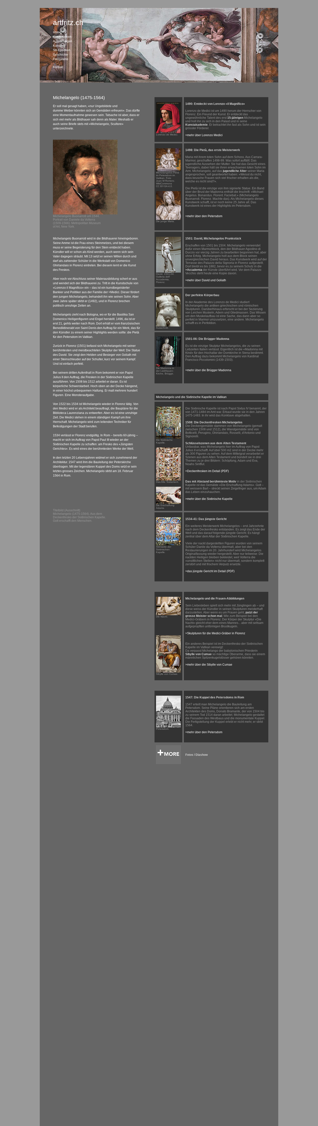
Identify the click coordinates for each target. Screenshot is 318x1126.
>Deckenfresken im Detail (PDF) (207, 471)
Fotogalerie (60, 59)
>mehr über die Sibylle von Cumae (208, 664)
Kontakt (58, 67)
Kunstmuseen (62, 37)
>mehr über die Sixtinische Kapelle (209, 499)
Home (57, 32)
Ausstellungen (62, 41)
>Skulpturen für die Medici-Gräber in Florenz (215, 633)
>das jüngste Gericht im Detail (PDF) (210, 571)
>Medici (114, 292)
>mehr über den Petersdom (203, 216)
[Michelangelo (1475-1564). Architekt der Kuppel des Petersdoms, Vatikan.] (168, 726)
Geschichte (60, 54)
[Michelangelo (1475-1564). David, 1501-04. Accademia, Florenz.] (168, 271)
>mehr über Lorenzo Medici (204, 135)
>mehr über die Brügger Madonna (208, 370)
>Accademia (193, 270)
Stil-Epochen (61, 50)
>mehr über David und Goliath (205, 280)
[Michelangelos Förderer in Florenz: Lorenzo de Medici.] (168, 132)
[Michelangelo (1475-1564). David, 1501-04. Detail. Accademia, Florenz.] (168, 325)
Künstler (58, 45)
